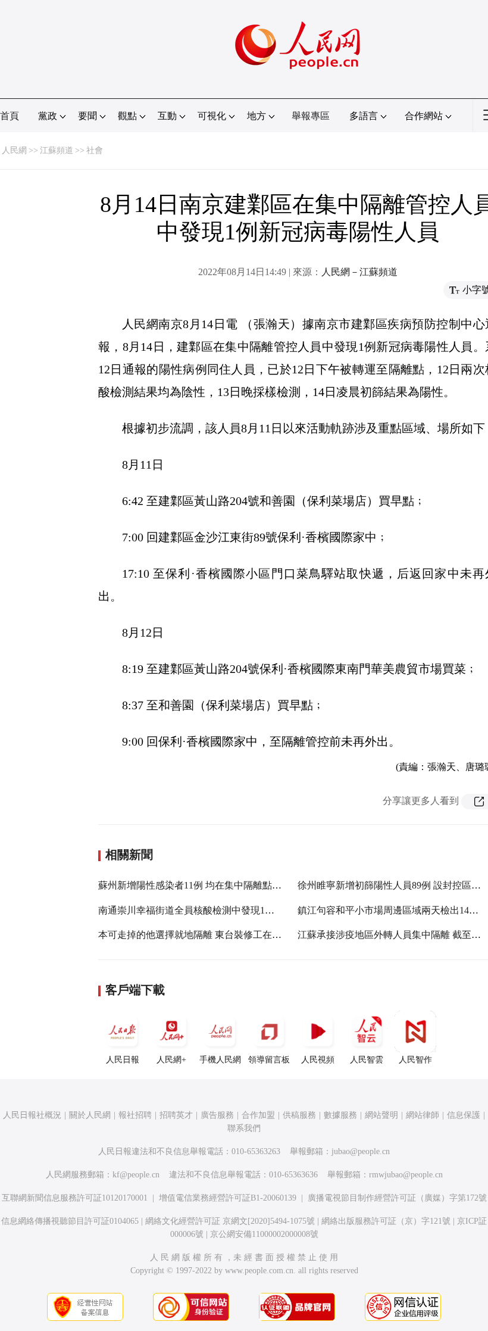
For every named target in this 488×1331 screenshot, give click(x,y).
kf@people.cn (135, 1174)
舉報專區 (311, 116)
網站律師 (422, 1115)
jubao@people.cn (360, 1151)
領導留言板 (269, 1059)
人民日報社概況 (32, 1115)
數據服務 (340, 1115)
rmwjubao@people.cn (406, 1174)
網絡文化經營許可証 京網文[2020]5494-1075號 (230, 1221)
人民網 (14, 150)
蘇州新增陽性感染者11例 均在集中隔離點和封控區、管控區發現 (232, 885)
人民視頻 (317, 1059)
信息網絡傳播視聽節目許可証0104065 (70, 1221)
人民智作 (415, 1059)
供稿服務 (299, 1115)
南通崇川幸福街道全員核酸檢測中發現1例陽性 (195, 910)
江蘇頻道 (56, 150)
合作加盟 (258, 1115)
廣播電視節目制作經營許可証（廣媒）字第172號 (397, 1197)
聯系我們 (244, 1128)
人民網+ (171, 1059)
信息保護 (463, 1115)
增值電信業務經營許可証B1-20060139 (227, 1197)
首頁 (9, 116)
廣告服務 (217, 1115)
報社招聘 (135, 1115)
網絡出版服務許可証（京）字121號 (386, 1221)
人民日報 (122, 1059)
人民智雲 (366, 1059)
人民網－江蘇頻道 (359, 272)
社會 (94, 150)
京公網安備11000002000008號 (264, 1234)
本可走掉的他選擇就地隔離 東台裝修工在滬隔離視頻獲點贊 (223, 935)
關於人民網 (90, 1115)
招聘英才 (176, 1115)
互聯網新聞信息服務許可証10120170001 (75, 1197)
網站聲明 (381, 1115)
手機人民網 (220, 1059)
